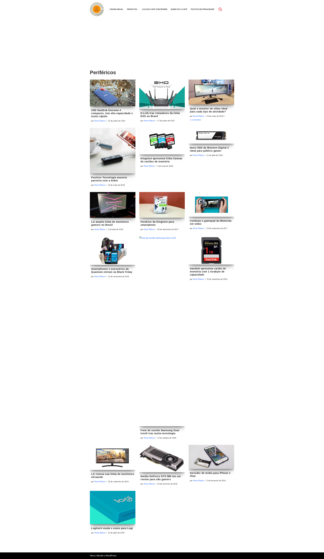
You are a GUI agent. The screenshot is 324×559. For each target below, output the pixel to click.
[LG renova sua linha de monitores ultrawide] (112, 457)
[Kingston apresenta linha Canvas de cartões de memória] (162, 141)
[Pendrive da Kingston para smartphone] (162, 205)
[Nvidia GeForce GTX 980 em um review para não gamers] (162, 458)
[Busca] (220, 9)
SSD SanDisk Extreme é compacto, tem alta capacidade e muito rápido (112, 113)
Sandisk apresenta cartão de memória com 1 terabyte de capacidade (208, 271)
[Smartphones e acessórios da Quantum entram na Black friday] (112, 250)
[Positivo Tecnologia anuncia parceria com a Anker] (112, 150)
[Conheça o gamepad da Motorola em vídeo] (211, 204)
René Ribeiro (99, 121)
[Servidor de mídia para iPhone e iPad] (211, 457)
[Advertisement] (162, 47)
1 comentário (195, 120)
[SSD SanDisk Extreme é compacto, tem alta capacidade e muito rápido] (112, 93)
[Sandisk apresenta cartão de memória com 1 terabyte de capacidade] (211, 250)
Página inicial (116, 9)
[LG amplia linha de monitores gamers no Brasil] (112, 205)
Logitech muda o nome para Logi (112, 528)
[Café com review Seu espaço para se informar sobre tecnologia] (97, 9)
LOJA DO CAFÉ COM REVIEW (154, 9)
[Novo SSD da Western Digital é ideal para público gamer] (211, 136)
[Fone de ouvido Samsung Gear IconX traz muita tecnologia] (162, 331)
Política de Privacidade (202, 9)
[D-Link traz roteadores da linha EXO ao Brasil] (162, 94)
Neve (92, 555)
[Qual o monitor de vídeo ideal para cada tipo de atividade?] (211, 92)
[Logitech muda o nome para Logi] (112, 507)
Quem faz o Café (179, 9)
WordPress (111, 555)
